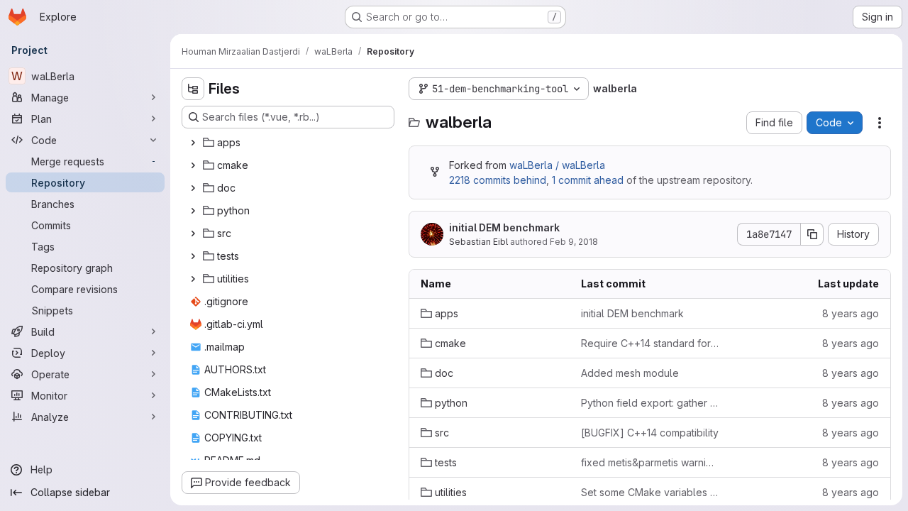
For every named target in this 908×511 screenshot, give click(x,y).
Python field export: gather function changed (650, 403)
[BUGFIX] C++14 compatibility (650, 433)
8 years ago (850, 313)
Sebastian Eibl (478, 241)
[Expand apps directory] (192, 142)
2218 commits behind (497, 180)
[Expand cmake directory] (192, 165)
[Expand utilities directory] (192, 278)
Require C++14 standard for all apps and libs (650, 343)
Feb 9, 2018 (574, 241)
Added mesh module (630, 373)
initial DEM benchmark (504, 227)
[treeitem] (289, 142)
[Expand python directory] (192, 210)
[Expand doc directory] (192, 188)
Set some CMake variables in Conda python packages (650, 492)
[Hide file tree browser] (193, 88)
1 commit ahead (588, 180)
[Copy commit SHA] (812, 234)
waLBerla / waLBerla (557, 165)
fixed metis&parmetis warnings (650, 462)
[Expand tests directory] (192, 256)
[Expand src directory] (192, 233)
